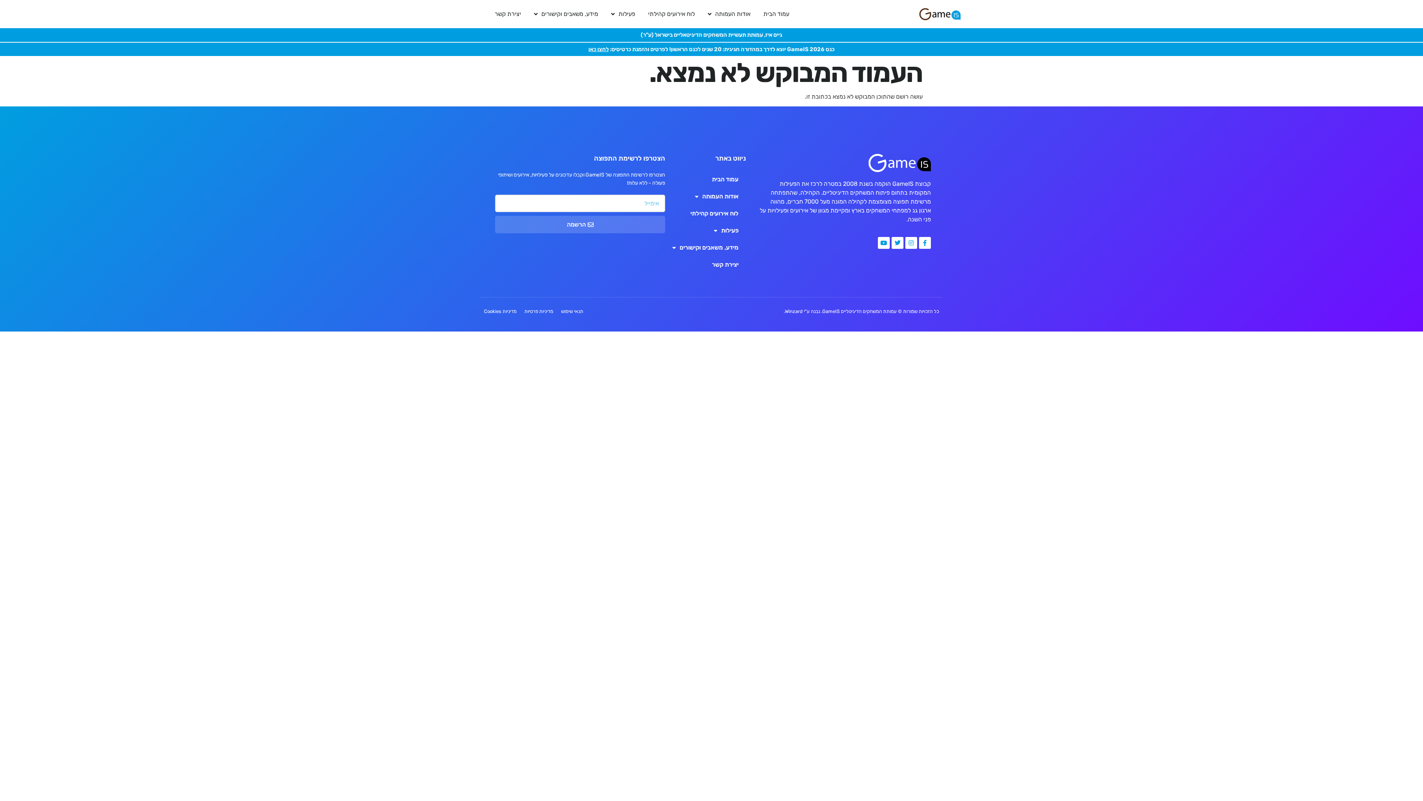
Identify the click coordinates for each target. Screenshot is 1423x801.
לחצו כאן (598, 49)
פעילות (626, 13)
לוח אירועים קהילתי (671, 13)
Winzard (794, 311)
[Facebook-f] (925, 243)
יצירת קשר (508, 13)
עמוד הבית (776, 13)
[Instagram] (911, 243)
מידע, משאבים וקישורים (569, 13)
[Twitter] (897, 243)
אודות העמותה (732, 13)
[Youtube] (884, 243)
